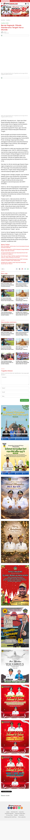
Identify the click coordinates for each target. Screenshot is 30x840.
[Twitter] (11, 808)
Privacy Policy (9, 815)
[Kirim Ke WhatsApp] (28, 269)
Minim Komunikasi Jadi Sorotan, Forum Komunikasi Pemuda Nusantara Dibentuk (15, 247)
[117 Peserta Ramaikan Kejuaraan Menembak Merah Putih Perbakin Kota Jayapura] (7, 293)
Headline (3, 23)
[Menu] (2, 4)
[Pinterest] (14, 808)
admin (5, 32)
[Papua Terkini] (10, 4)
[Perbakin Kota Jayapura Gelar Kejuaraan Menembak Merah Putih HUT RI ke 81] (22, 307)
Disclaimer (21, 815)
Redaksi (16, 815)
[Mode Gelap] (26, 4)
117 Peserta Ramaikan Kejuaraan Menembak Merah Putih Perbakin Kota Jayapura (14, 253)
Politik (7, 23)
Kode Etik (21, 812)
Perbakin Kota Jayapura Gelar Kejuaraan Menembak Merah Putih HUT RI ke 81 (13, 263)
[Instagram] (16, 808)
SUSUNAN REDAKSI (9, 813)
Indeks (7, 812)
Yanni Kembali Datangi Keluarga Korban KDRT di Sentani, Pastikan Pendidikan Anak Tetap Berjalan (14, 260)
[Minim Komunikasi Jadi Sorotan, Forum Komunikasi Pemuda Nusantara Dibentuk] (7, 278)
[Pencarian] (28, 4)
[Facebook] (9, 808)
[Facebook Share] (17, 269)
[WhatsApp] (19, 808)
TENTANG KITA (14, 812)
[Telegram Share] (25, 269)
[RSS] (22, 808)
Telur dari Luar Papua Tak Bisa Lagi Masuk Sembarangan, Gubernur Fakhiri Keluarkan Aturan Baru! (14, 256)
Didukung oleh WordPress (10, 817)
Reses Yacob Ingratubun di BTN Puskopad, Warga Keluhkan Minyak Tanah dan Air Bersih (15, 250)
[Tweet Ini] (19, 269)
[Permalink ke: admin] (2, 32)
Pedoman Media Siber (20, 813)
